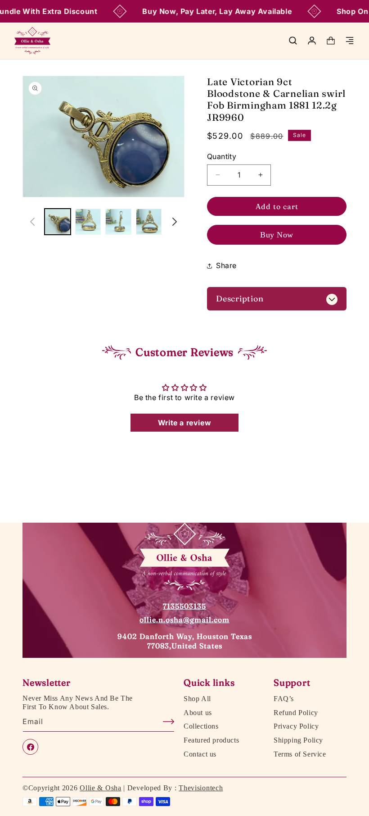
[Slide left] (32, 222)
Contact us (200, 754)
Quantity (221, 156)
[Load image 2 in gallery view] (88, 222)
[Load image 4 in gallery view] (149, 222)
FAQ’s (284, 698)
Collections (201, 726)
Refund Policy (296, 712)
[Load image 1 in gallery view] (58, 222)
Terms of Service (300, 754)
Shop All (197, 698)
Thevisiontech (201, 788)
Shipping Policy (298, 740)
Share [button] (226, 265)
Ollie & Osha (100, 788)
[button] (293, 41)
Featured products (211, 740)
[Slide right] (174, 222)
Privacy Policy (296, 726)
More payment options (277, 234)
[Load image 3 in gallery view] (118, 222)
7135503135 (184, 606)
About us (198, 712)
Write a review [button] (184, 422)
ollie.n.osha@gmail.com (185, 619)
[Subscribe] (164, 721)
